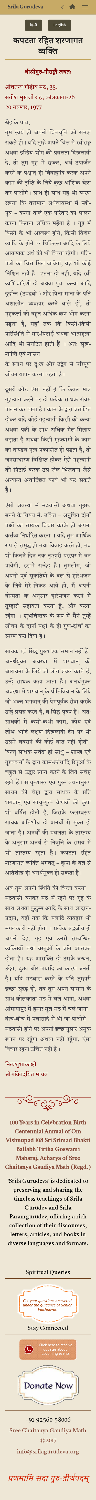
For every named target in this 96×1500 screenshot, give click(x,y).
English (59, 25)
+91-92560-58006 (48, 1420)
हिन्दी (33, 25)
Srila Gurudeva (25, 7)
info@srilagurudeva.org (48, 1452)
